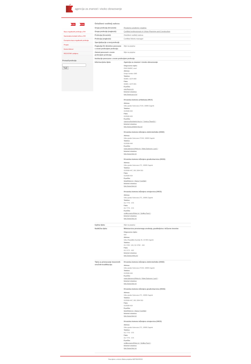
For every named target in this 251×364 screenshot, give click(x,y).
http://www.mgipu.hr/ (131, 255)
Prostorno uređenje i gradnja (135, 28)
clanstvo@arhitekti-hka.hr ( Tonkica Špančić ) (140, 121)
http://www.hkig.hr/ (130, 186)
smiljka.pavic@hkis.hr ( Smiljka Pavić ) (137, 213)
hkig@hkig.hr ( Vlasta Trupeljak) (135, 181)
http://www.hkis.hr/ (130, 218)
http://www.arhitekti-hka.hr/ (133, 127)
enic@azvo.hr (129, 89)
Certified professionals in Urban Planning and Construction (147, 32)
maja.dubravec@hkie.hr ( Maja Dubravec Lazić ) (141, 149)
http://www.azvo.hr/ (130, 94)
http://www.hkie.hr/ (130, 154)
